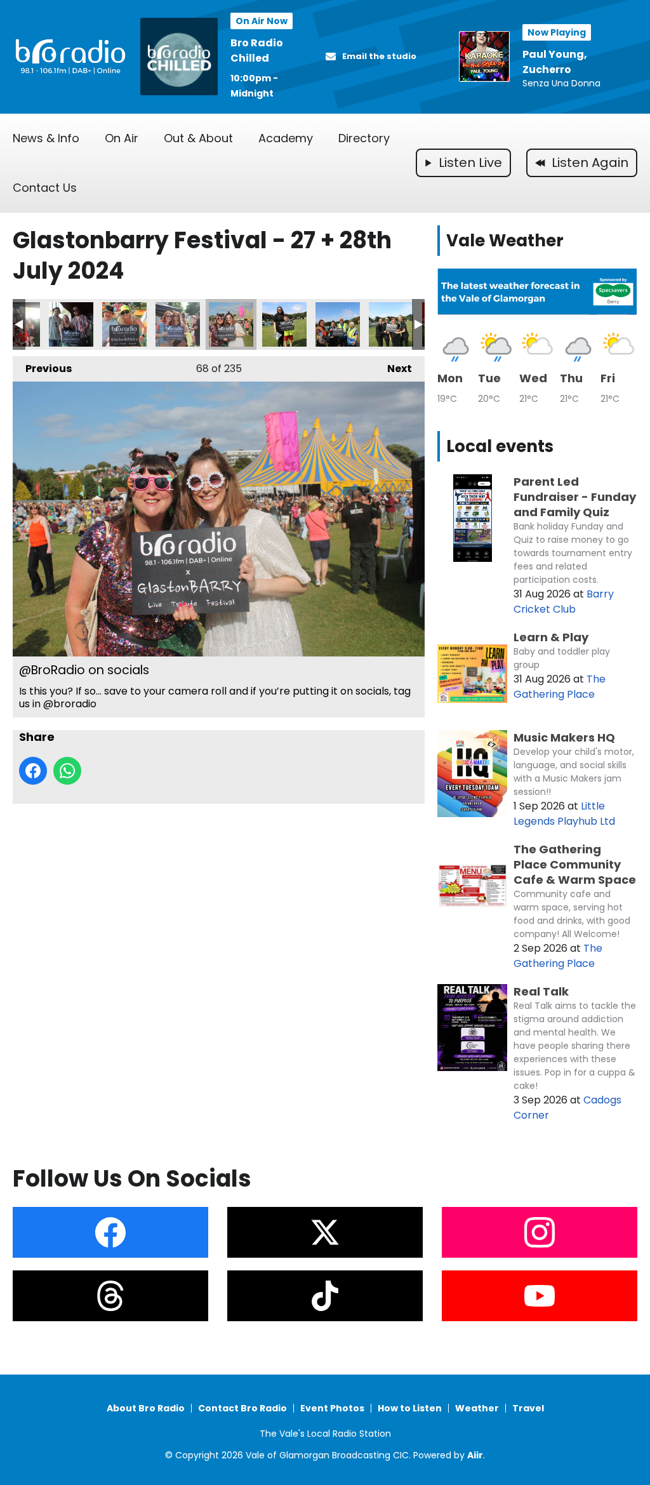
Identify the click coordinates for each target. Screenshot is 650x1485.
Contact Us (45, 188)
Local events (500, 446)
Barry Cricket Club (564, 601)
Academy (285, 138)
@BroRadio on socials (71, 324)
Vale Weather (505, 240)
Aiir (475, 1455)
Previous (42, 368)
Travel (528, 1408)
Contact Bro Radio (242, 1408)
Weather (477, 1408)
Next (393, 368)
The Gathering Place (560, 687)
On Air (121, 138)
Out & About (198, 138)
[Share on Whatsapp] (67, 771)
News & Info (46, 138)
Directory (364, 138)
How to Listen (410, 1408)
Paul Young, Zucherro (554, 62)
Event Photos (332, 1408)
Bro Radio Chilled (256, 50)
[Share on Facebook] (33, 771)
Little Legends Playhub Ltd (564, 814)
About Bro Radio (146, 1408)
